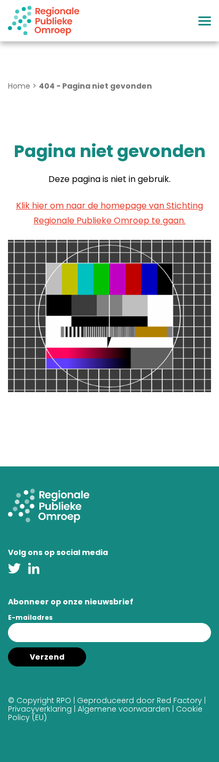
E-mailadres (30, 617)
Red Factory (179, 700)
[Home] (43, 21)
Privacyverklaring (40, 709)
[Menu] (204, 20)
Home (19, 86)
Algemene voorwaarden (124, 709)
